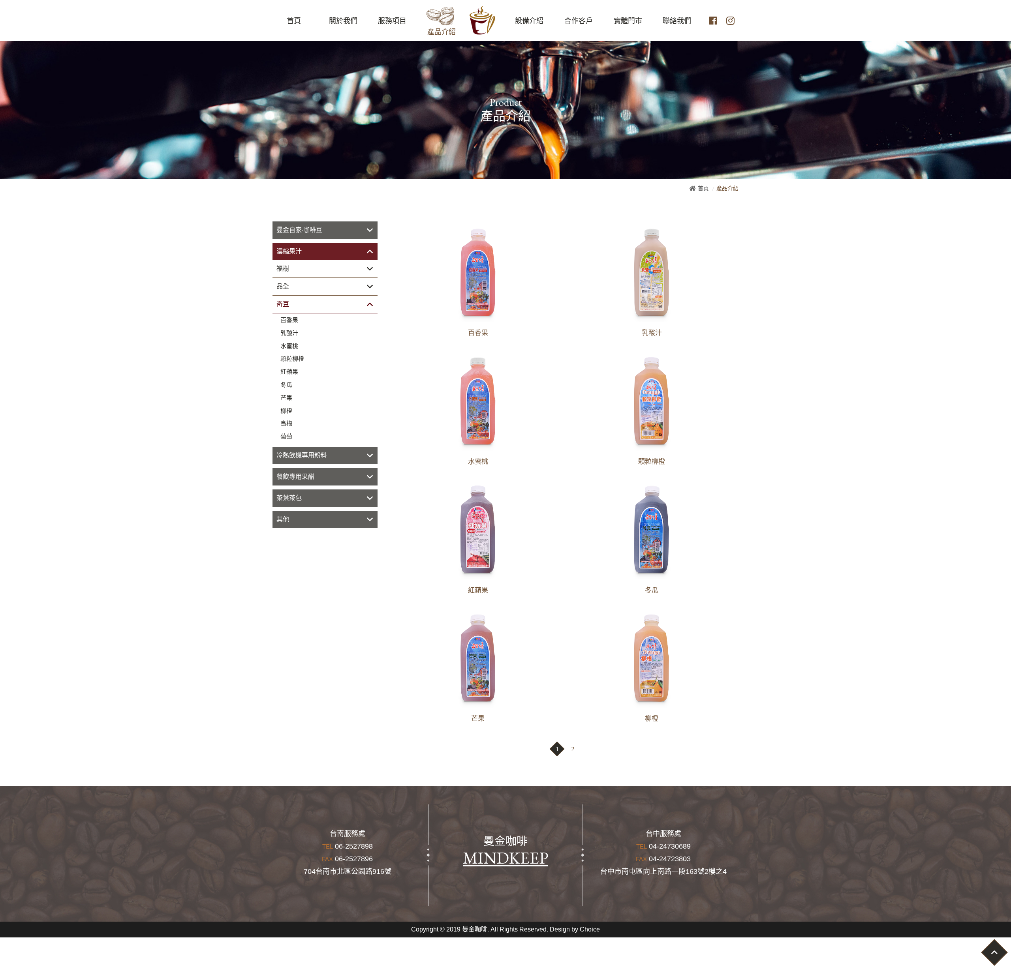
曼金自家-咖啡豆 (299, 230)
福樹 (282, 268)
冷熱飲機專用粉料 (301, 455)
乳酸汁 (289, 333)
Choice (590, 929)
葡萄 (286, 436)
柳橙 (286, 411)
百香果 (289, 320)
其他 (282, 519)
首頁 (703, 188)
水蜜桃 (289, 346)
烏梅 (286, 423)
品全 (282, 286)
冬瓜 (286, 385)
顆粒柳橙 (292, 359)
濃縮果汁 (289, 251)
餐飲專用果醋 (295, 476)
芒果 (286, 398)
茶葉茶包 (289, 498)
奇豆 (282, 304)
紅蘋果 (289, 372)
